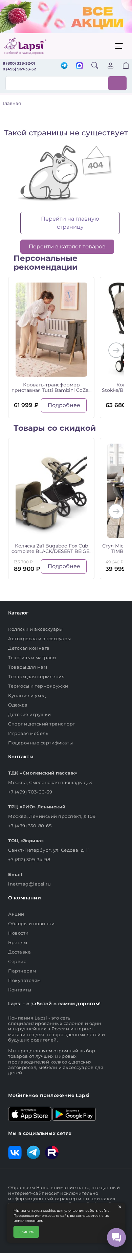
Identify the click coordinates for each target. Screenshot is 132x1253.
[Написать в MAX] (79, 66)
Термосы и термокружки (38, 686)
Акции (16, 914)
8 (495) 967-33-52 (19, 69)
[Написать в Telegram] (64, 66)
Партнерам (22, 971)
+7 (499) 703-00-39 (30, 792)
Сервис (17, 961)
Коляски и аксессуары (35, 629)
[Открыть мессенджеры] (116, 1237)
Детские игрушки (29, 714)
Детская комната (29, 648)
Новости (18, 933)
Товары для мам (27, 667)
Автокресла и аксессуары (39, 638)
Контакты (19, 989)
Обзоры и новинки (31, 923)
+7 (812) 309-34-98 (29, 859)
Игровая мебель (28, 733)
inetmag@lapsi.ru (29, 884)
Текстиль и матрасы (32, 657)
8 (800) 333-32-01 (19, 63)
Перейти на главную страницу (70, 223)
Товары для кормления (36, 676)
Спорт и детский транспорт (41, 723)
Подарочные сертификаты (40, 742)
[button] (121, 66)
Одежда (17, 705)
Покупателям (24, 980)
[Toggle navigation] (119, 46)
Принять (26, 1232)
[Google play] (74, 1113)
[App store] (29, 1113)
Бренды (17, 942)
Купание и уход (27, 695)
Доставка (19, 952)
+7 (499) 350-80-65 (29, 825)
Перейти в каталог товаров (67, 246)
